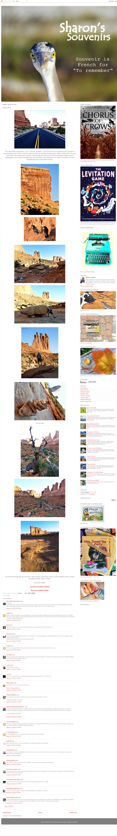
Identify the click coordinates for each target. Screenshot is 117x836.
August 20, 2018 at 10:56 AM (13, 620)
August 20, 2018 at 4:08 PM (13, 650)
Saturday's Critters (85, 391)
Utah (8, 595)
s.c (7, 674)
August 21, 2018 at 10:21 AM (13, 690)
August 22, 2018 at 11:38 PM (13, 727)
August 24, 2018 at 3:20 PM (13, 764)
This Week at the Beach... (93, 480)
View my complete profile (86, 286)
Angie (8, 613)
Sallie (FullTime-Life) (12, 797)
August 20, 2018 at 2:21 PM (13, 629)
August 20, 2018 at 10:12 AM (13, 608)
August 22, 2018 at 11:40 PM (13, 736)
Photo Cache (9, 683)
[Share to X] (31, 593)
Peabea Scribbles (11, 695)
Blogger (75, 822)
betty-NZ (8, 741)
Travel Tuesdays (84, 397)
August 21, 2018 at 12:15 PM (13, 702)
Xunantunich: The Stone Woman (95, 472)
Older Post (73, 812)
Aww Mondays (84, 388)
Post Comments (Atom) (15, 815)
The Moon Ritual (91, 464)
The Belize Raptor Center (93, 440)
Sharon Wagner (91, 277)
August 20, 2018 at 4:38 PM (13, 660)
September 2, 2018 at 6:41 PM (14, 803)
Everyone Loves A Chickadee (94, 448)
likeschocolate (10, 750)
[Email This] (28, 593)
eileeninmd (9, 634)
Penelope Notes (10, 760)
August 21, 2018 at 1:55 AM (13, 669)
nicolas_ (64, 822)
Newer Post (7, 812)
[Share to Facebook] (33, 593)
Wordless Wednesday (85, 401)
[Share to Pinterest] (34, 593)
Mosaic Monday (84, 390)
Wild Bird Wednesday (85, 399)
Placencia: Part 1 (91, 456)
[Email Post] (25, 593)
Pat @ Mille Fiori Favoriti (13, 601)
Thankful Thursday (85, 395)
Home (40, 812)
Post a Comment (9, 806)
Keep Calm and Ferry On (93, 416)
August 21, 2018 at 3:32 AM (13, 678)
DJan (7, 625)
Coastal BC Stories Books (13, 779)
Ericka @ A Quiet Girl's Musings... (15, 706)
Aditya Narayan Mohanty (13, 788)
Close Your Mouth (91, 407)
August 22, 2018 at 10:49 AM (13, 717)
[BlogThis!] (30, 593)
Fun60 (8, 645)
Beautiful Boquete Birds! (93, 424)
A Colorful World (10, 721)
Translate (92, 494)
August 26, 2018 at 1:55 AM (13, 792)
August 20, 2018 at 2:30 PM (13, 641)
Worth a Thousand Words (12, 688)
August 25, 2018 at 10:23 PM (13, 783)
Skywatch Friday (84, 393)
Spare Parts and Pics (12, 769)
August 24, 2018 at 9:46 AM (13, 755)
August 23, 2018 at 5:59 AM (13, 745)
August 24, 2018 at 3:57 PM (13, 774)
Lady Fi (8, 665)
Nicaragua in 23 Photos (93, 432)
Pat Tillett (9, 654)
